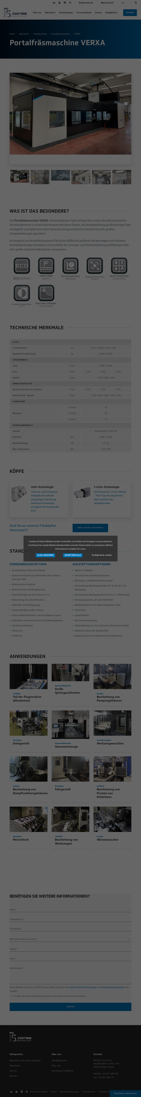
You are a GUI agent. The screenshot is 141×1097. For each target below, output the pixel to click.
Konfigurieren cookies (102, 555)
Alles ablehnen (45, 555)
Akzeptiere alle (73, 555)
